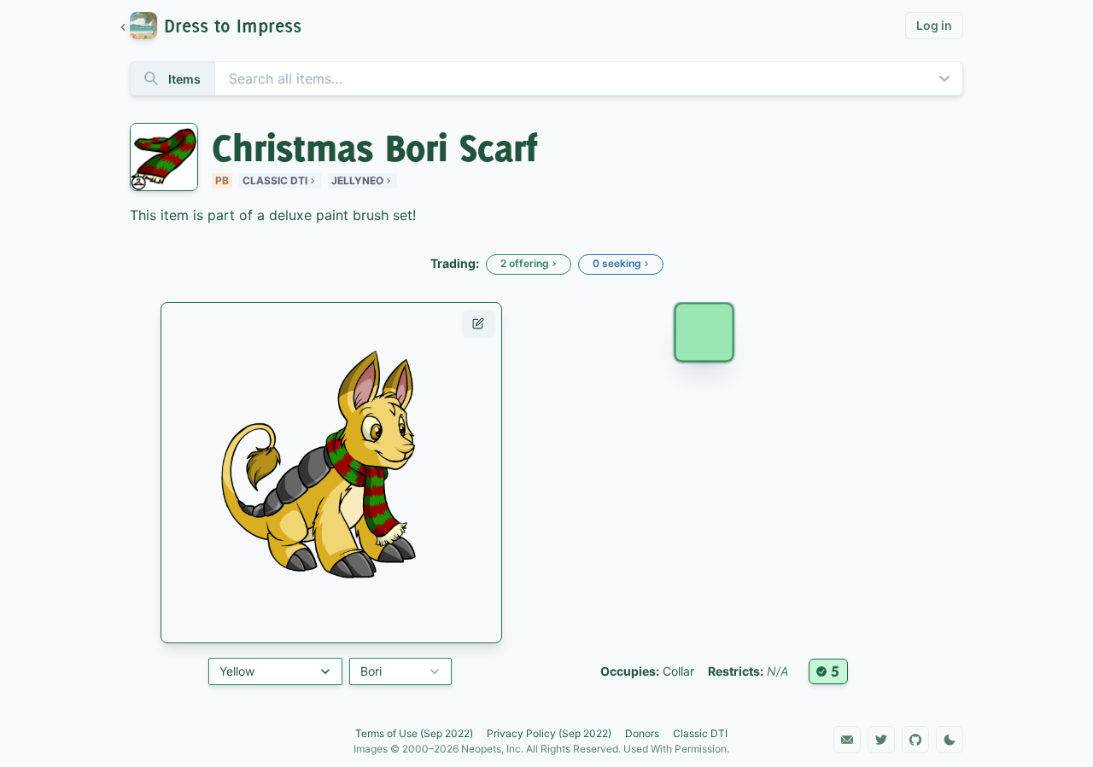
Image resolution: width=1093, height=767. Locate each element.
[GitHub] (915, 739)
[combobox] (546, 78)
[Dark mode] (949, 739)
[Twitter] (881, 739)
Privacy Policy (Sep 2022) (549, 733)
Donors (642, 733)
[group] (219, 25)
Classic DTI (275, 180)
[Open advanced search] (944, 78)
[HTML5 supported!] (828, 671)
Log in (934, 25)
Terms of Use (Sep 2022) (414, 733)
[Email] (847, 739)
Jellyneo (357, 180)
